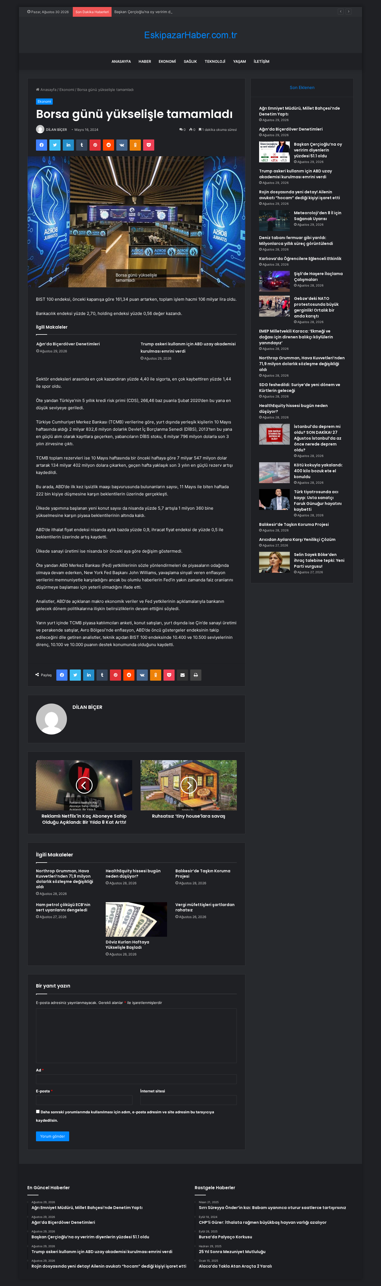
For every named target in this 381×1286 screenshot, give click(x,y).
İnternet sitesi (152, 1091)
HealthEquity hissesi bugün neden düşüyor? (133, 873)
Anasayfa (121, 61)
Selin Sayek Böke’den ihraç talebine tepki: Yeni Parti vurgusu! (319, 560)
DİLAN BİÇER (56, 129)
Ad (40, 1070)
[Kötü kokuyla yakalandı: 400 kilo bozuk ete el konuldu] (274, 472)
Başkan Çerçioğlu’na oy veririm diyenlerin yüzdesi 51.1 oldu (165, 11)
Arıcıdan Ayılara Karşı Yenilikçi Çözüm (297, 539)
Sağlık (190, 61)
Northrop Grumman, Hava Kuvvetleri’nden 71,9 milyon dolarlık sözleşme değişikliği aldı (64, 879)
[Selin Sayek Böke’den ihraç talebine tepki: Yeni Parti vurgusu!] (274, 562)
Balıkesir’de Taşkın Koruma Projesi (202, 873)
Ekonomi (167, 61)
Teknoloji (215, 61)
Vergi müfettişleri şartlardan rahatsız (205, 907)
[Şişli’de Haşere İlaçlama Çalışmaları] (274, 281)
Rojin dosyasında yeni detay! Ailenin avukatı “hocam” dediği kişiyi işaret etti (299, 195)
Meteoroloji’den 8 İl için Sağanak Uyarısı (317, 215)
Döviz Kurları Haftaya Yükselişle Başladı (127, 944)
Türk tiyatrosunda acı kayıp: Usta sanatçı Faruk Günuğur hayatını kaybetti (318, 500)
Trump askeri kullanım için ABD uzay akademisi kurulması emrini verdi (295, 174)
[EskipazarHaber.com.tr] (190, 35)
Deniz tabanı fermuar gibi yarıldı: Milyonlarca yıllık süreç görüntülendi (296, 240)
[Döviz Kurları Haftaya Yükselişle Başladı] (136, 919)
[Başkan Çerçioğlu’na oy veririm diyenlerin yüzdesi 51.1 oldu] (274, 151)
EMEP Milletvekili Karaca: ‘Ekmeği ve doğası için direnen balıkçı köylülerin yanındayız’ (296, 337)
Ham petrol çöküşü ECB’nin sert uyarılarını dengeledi (63, 907)
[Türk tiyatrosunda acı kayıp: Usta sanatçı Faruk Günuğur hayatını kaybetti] (274, 499)
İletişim (261, 61)
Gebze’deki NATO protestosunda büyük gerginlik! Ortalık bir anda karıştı (316, 307)
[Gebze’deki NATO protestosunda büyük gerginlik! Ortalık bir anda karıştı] (274, 306)
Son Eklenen (302, 87)
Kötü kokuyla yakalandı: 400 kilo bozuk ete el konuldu (318, 471)
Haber (145, 61)
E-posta (44, 1091)
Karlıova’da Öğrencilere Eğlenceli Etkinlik (300, 258)
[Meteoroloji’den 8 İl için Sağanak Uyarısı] (274, 220)
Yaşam (239, 61)
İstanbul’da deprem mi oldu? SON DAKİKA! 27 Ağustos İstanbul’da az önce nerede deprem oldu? (317, 438)
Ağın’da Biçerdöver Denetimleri (68, 344)
